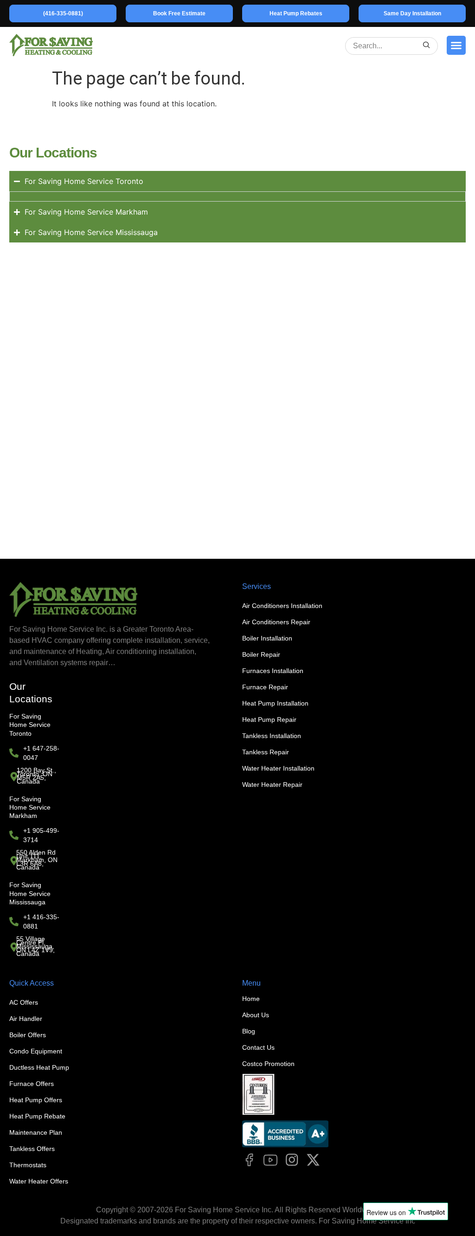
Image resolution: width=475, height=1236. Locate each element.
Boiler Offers (27, 1035)
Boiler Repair (261, 654)
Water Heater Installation (278, 768)
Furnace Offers (31, 1083)
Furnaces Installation (272, 670)
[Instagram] (292, 1160)
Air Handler (25, 1018)
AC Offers (23, 1002)
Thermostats (27, 1165)
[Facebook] (249, 1160)
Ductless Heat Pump (39, 1067)
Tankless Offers (32, 1148)
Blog (248, 1031)
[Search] (426, 46)
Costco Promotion (268, 1063)
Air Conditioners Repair (276, 622)
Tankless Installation (271, 735)
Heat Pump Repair (269, 719)
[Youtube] (270, 1160)
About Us (255, 1015)
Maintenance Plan (35, 1132)
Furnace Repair (265, 687)
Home (251, 998)
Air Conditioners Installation (282, 605)
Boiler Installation (267, 638)
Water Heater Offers (38, 1181)
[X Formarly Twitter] (313, 1160)
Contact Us (258, 1047)
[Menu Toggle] (456, 45)
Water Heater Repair (272, 784)
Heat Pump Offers (35, 1100)
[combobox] (385, 46)
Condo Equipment (35, 1051)
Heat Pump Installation (275, 703)
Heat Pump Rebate (37, 1116)
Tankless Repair (265, 752)
